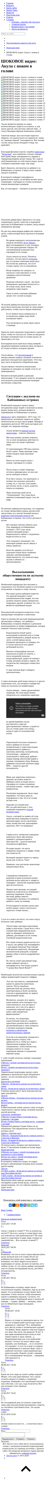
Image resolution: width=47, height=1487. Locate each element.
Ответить (5, 1242)
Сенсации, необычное (11, 1114)
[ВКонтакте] (10, 1205)
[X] (14, 1205)
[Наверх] (25, 1478)
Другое (4, 1096)
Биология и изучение (10, 1081)
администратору (29, 1453)
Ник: (3, 1431)
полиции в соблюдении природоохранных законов (18, 1031)
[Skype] (32, 1205)
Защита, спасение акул (11, 1133)
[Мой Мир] (21, 1205)
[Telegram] (35, 1205)
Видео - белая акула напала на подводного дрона (23, 1088)
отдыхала (33, 259)
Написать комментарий (11, 1219)
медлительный (24, 355)
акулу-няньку (29, 243)
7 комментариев (13, 1215)
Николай (5, 1245)
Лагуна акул (11, 1455)
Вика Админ (6, 1210)
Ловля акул (6, 417)
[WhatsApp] (28, 1205)
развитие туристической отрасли (15, 516)
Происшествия (7, 1150)
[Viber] (25, 1205)
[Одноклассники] (17, 1205)
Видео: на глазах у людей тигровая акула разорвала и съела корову (19, 1158)
